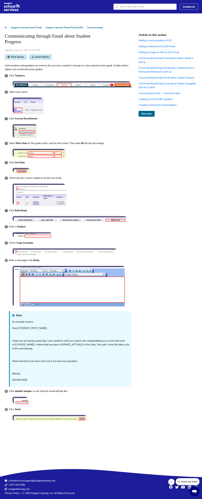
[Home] (12, 6)
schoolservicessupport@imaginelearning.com (32, 480)
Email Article (42, 57)
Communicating (95, 27)
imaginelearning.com (19, 489)
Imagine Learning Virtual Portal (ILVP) (64, 27)
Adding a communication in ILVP (155, 40)
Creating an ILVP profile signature (156, 99)
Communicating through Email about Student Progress (167, 77)
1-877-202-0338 (17, 484)
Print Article (17, 57)
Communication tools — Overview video (159, 93)
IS (6, 27)
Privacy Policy (12, 493)
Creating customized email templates (158, 105)
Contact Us (189, 6)
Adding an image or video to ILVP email (159, 52)
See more (146, 113)
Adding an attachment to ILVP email (157, 46)
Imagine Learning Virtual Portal (26, 27)
